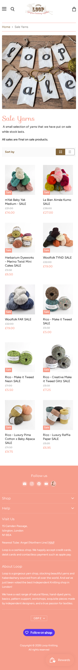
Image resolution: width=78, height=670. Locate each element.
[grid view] (60, 152)
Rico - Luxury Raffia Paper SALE (56, 437)
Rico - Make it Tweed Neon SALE (19, 379)
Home (6, 27)
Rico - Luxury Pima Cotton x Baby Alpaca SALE (20, 439)
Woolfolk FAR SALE (18, 319)
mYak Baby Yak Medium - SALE (15, 202)
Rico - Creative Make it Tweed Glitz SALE (57, 379)
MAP (51, 542)
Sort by (9, 152)
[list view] (70, 152)
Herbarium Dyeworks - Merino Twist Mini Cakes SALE (19, 261)
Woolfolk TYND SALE (57, 257)
